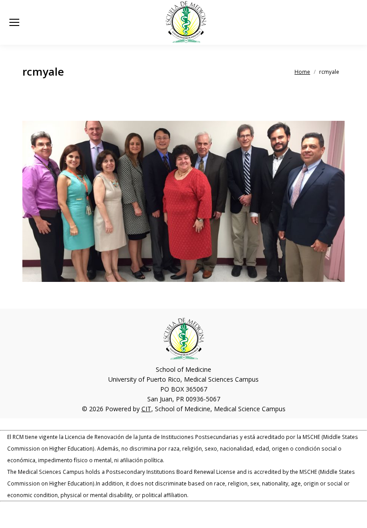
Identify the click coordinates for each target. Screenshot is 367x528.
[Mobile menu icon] (14, 22)
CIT (146, 409)
